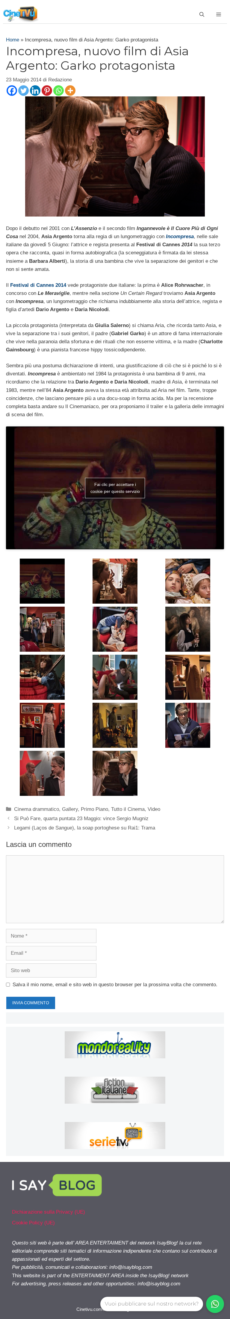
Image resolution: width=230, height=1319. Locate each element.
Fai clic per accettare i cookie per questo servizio (115, 488)
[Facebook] (12, 90)
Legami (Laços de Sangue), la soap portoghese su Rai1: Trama (84, 828)
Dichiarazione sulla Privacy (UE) (48, 1212)
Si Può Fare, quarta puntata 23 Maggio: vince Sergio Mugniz (81, 818)
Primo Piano (94, 809)
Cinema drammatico (36, 809)
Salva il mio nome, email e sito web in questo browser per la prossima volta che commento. (115, 984)
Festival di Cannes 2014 (38, 285)
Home (12, 40)
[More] (70, 90)
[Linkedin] (35, 90)
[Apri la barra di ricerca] (201, 14)
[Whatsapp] (58, 90)
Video (154, 809)
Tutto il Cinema (128, 809)
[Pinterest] (47, 90)
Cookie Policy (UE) (33, 1223)
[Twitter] (23, 90)
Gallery (70, 809)
